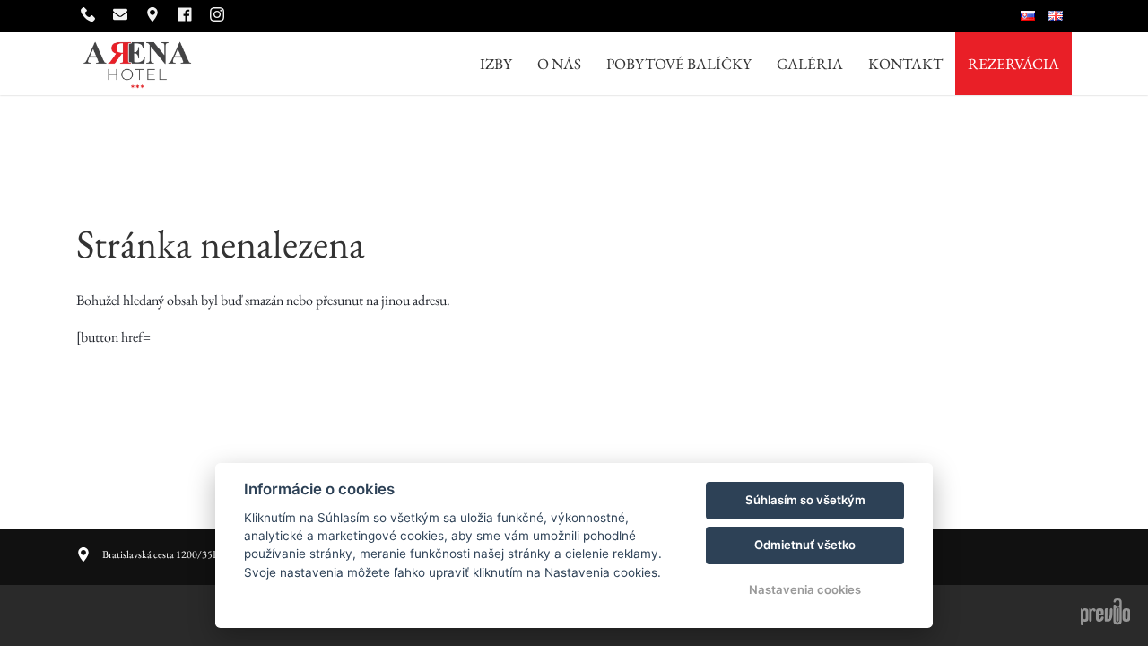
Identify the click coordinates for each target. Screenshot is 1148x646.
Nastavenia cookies (805, 589)
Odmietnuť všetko (805, 544)
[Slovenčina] (1030, 16)
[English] (1057, 15)
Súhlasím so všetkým (805, 500)
